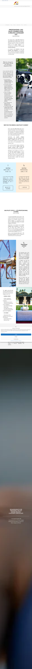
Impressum (20, 340)
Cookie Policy (12, 340)
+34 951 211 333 (6, 0)
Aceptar (16, 334)
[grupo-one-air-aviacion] (16, 3)
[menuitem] (7, 25)
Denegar (16, 336)
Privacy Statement (16, 340)
